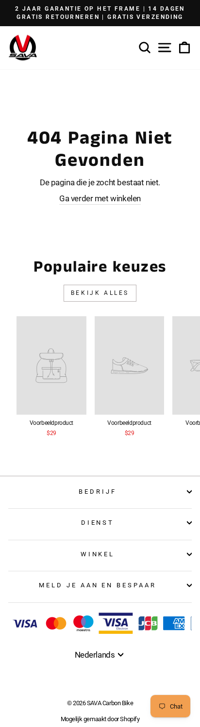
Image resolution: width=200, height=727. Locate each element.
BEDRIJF (98, 491)
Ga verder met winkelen (100, 198)
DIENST (98, 522)
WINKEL (98, 554)
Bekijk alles (100, 293)
